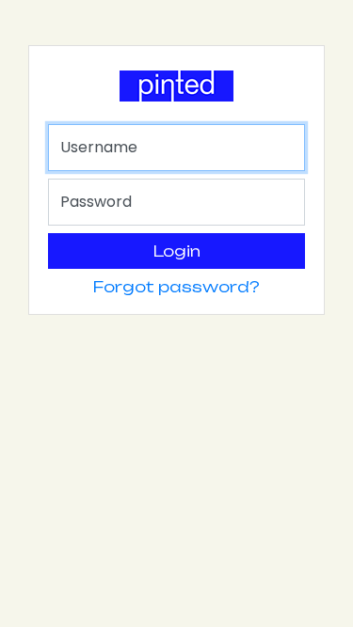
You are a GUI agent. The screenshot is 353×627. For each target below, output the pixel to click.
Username (98, 147)
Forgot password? (176, 286)
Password (96, 201)
